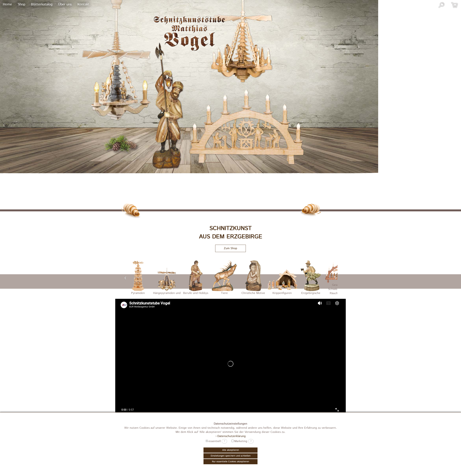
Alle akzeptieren (230, 450)
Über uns (65, 4)
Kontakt (83, 4)
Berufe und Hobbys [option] (166, 293)
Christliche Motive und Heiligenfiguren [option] (224, 293)
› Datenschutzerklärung (231, 436)
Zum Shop (230, 248)
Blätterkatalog (41, 4)
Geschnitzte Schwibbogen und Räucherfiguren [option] (310, 289)
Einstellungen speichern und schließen (230, 456)
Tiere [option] (195, 293)
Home (7, 4)
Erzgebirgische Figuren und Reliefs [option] (282, 293)
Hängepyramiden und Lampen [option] (138, 293)
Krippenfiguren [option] (253, 293)
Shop (21, 4)
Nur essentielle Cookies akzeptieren (230, 461)
